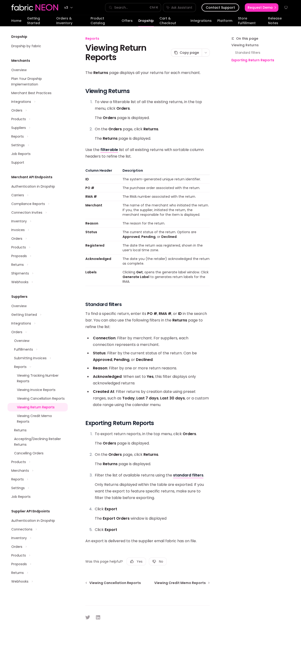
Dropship (146, 20)
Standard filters (247, 52)
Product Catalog (98, 20)
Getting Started (33, 20)
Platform (224, 20)
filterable (109, 149)
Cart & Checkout (167, 20)
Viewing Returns (245, 45)
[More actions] (206, 53)
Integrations (201, 20)
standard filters (188, 475)
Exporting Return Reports (252, 60)
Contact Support (220, 7)
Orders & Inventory (64, 20)
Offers (127, 20)
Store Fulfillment (247, 20)
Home (16, 20)
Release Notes (275, 20)
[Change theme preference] (286, 7)
